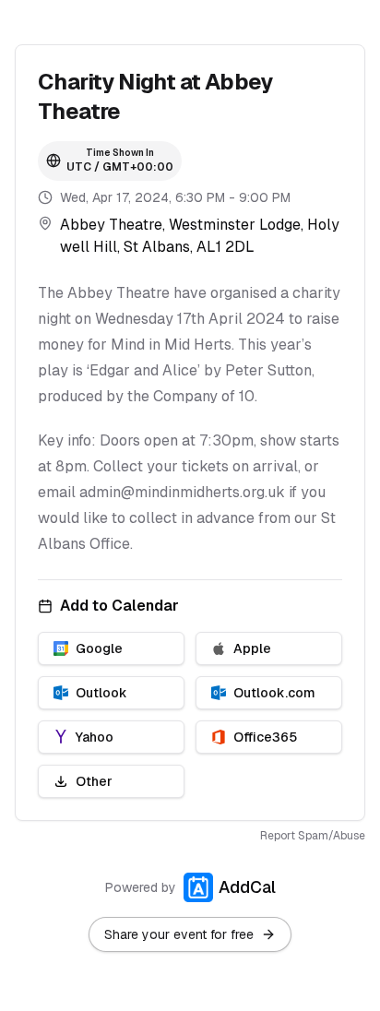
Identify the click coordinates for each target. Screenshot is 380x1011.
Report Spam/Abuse (312, 835)
